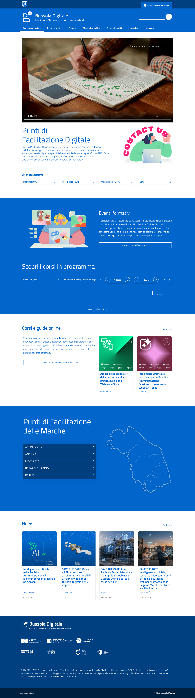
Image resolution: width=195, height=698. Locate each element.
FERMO (30, 475)
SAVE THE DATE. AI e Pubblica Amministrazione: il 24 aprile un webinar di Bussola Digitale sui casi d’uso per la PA (117, 575)
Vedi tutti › (168, 329)
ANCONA (30, 454)
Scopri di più (105, 392)
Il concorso (149, 28)
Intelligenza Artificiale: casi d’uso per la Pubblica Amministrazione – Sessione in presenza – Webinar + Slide (153, 381)
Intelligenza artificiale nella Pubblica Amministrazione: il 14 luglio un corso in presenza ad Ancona (39, 575)
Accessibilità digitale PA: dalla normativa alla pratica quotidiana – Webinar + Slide (114, 379)
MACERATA (32, 461)
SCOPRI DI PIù (28, 592)
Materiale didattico (91, 28)
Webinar (72, 28)
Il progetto (133, 28)
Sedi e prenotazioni (32, 28)
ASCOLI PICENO (34, 447)
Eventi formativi (54, 28)
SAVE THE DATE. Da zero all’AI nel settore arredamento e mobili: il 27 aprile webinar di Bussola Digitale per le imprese (76, 577)
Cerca (167, 279)
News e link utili (114, 28)
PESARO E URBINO (37, 468)
